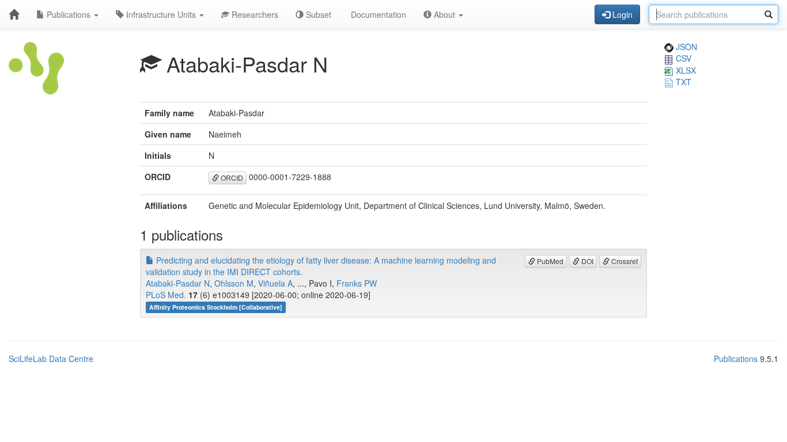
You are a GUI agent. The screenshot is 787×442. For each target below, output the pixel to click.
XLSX (685, 70)
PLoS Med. (166, 294)
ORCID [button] (231, 177)
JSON (685, 46)
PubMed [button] (549, 261)
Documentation (377, 14)
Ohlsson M (233, 283)
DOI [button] (586, 261)
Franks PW (356, 283)
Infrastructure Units (161, 14)
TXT (682, 81)
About (444, 14)
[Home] (14, 14)
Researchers (253, 14)
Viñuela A (275, 283)
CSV (682, 58)
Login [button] (621, 14)
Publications (68, 14)
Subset (317, 14)
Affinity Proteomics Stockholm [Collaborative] (215, 307)
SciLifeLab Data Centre (51, 358)
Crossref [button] (624, 261)
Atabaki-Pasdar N (178, 283)
